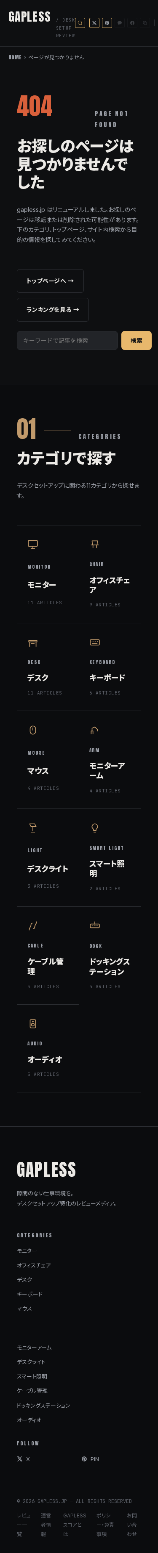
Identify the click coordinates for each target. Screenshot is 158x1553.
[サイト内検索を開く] (80, 23)
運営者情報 (46, 1524)
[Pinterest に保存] (107, 23)
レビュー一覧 (23, 1524)
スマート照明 (32, 1376)
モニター (27, 1250)
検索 (136, 340)
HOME (15, 57)
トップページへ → (50, 280)
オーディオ (29, 1420)
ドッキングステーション (43, 1405)
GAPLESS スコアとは (74, 1524)
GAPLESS (29, 16)
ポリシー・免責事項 (105, 1524)
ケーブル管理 (32, 1390)
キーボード (30, 1294)
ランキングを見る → (53, 309)
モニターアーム (34, 1347)
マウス (24, 1308)
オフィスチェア (34, 1265)
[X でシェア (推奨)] (94, 23)
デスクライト (31, 1362)
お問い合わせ (132, 1524)
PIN (95, 1459)
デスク (24, 1279)
